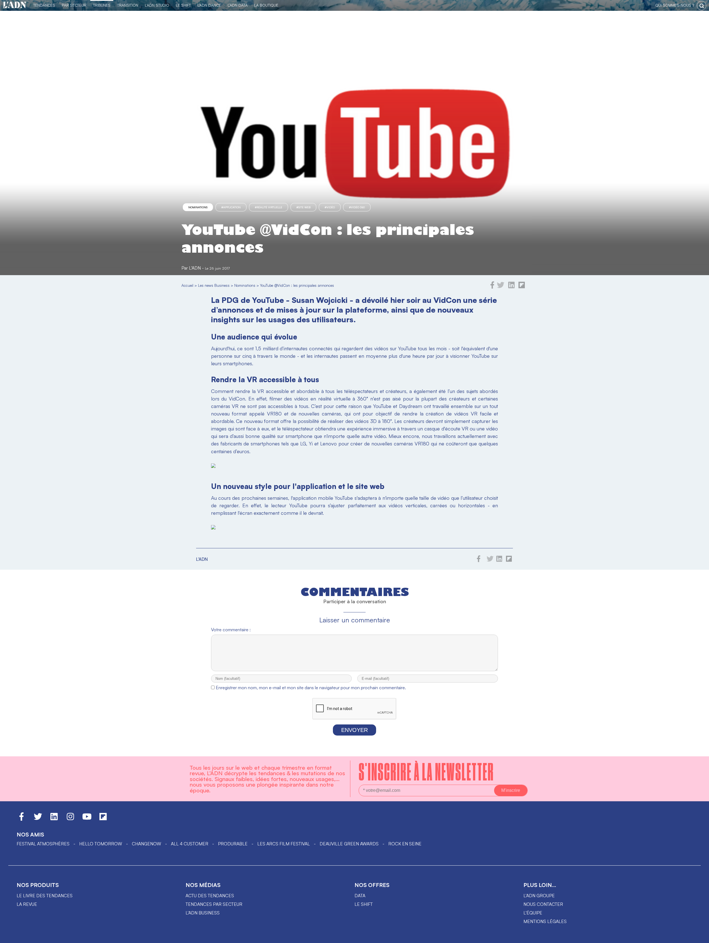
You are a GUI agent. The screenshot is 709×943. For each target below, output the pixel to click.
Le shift (363, 904)
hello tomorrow (100, 843)
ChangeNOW (146, 843)
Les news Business (214, 285)
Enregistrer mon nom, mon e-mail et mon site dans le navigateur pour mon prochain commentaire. (311, 687)
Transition (127, 5)
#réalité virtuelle (268, 207)
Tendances (44, 5)
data (359, 895)
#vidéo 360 (357, 207)
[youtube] (87, 819)
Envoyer (354, 730)
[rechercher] (701, 5)
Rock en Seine (405, 843)
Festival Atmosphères (43, 843)
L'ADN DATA (238, 5)
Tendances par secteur (214, 904)
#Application (231, 207)
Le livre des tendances (45, 895)
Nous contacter (543, 904)
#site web (303, 207)
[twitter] (500, 287)
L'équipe (532, 913)
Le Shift (183, 5)
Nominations (197, 207)
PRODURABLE (233, 843)
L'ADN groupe (539, 895)
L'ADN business (203, 913)
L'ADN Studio (157, 5)
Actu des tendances (210, 895)
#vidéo (330, 207)
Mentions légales (545, 921)
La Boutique (266, 5)
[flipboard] (521, 287)
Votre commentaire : (231, 629)
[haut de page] (699, 936)
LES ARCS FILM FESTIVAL (283, 843)
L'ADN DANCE (209, 5)
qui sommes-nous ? (674, 5)
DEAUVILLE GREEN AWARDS (349, 843)
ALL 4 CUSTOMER (189, 843)
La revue (27, 904)
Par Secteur (74, 5)
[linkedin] (511, 287)
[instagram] (70, 819)
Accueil (187, 285)
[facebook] (492, 287)
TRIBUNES (102, 5)
